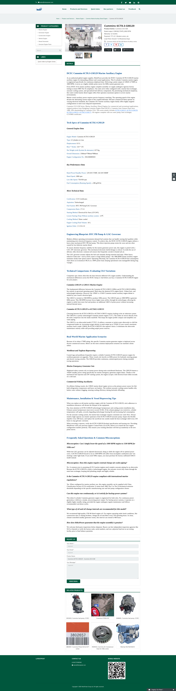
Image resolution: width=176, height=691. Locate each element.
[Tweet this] (111, 44)
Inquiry (109, 50)
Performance (128, 50)
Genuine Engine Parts (45, 44)
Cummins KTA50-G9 (102, 618)
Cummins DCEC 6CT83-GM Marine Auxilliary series (122, 41)
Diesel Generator (43, 41)
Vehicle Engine (43, 38)
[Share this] (106, 44)
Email (118, 50)
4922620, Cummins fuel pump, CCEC (77, 618)
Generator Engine (44, 32)
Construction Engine (44, 35)
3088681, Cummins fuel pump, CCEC (127, 618)
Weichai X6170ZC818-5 (127, 647)
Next (99, 37)
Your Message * (71, 562)
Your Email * (70, 550)
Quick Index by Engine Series (47, 61)
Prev (67, 37)
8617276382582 (77, 662)
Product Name (71, 556)
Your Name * (70, 543)
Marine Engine (43, 29)
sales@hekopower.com (46, 2)
